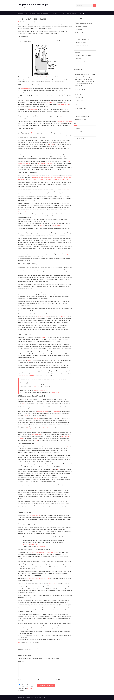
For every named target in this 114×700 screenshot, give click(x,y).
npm (36, 642)
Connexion (77, 128)
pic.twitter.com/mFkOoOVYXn (30, 544)
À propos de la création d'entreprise (83, 23)
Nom (19, 679)
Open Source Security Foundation (45, 163)
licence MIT (26, 415)
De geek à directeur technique (33, 4)
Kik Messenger (65, 189)
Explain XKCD (43, 77)
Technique (82, 13)
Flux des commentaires (80, 135)
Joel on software (79, 97)
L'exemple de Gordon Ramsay (82, 36)
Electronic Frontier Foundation (64, 121)
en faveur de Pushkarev (43, 316)
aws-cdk (36, 440)
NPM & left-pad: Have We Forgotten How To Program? (45, 552)
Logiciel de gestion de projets (82, 74)
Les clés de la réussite (80, 42)
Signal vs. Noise (79, 104)
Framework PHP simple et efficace (83, 113)
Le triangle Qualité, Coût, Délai (82, 39)
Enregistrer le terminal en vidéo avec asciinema (58, 648)
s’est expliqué (30, 427)
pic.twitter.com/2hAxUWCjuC (40, 390)
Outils (63, 13)
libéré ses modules (62, 230)
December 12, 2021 (41, 546)
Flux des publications (80, 131)
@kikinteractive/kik (63, 254)
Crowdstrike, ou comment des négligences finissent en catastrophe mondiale (31, 648)
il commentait (56, 411)
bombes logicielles (36, 434)
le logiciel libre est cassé (34, 515)
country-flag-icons (53, 583)
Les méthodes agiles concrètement (83, 55)
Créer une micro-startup (81, 26)
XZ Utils (67, 446)
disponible (41, 225)
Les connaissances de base (81, 45)
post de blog (31, 292)
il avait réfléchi (46, 427)
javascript (28, 642)
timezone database (25, 88)
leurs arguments (37, 113)
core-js (34, 269)
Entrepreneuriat (72, 13)
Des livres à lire (78, 29)
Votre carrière (30, 13)
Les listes (77, 52)
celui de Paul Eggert (51, 102)
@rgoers (34, 386)
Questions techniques (39, 21)
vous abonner (30, 688)
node (32, 642)
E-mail (39, 679)
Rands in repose (79, 100)
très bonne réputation (42, 411)
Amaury (30, 21)
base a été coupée (33, 109)
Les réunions (78, 58)
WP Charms (42, 697)
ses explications (56, 225)
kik (70, 253)
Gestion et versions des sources (82, 32)
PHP (38, 642)
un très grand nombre (63, 104)
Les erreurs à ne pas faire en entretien (84, 49)
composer (22, 642)
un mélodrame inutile (62, 316)
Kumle (36, 697)
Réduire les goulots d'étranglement (83, 65)
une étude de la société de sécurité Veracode (39, 578)
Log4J (43, 337)
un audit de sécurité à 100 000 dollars (28, 375)
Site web (57, 679)
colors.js (23, 403)
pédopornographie (23, 211)
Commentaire (22, 661)
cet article (51, 144)
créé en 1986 (38, 92)
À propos (20, 13)
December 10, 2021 (54, 392)
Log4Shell (29, 360)
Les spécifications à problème (82, 61)
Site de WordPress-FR (80, 138)
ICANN (59, 116)
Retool (68, 420)
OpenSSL (33, 132)
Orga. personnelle (42, 13)
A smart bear (78, 94)
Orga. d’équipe (54, 13)
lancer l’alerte (52, 505)
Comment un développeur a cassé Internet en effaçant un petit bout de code (49, 179)
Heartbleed (31, 153)
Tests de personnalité (80, 119)
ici (35, 207)
